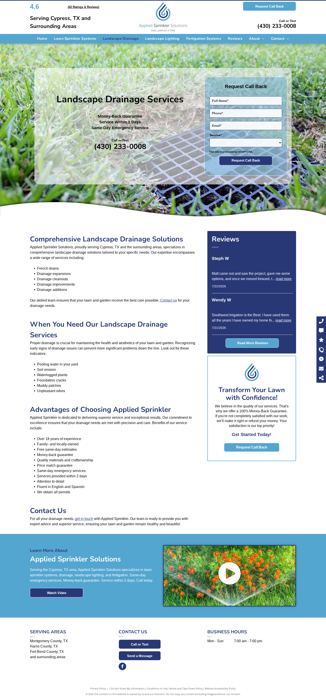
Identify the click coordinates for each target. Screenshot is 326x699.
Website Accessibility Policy (220, 688)
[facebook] (122, 667)
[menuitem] (42, 38)
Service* (216, 135)
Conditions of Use (157, 688)
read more (284, 279)
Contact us (168, 300)
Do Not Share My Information (128, 688)
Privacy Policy (98, 688)
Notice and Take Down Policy (186, 688)
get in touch (84, 519)
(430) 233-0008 (276, 26)
